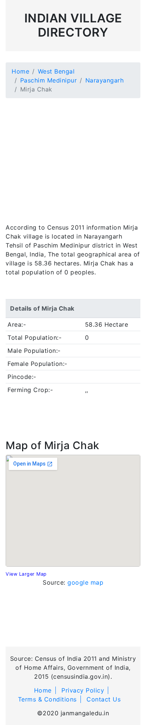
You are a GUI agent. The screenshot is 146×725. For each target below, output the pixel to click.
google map (85, 582)
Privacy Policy (82, 690)
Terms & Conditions (47, 699)
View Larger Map (26, 574)
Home (20, 71)
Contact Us (103, 699)
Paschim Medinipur (48, 80)
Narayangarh (104, 80)
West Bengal (56, 71)
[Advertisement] (73, 156)
